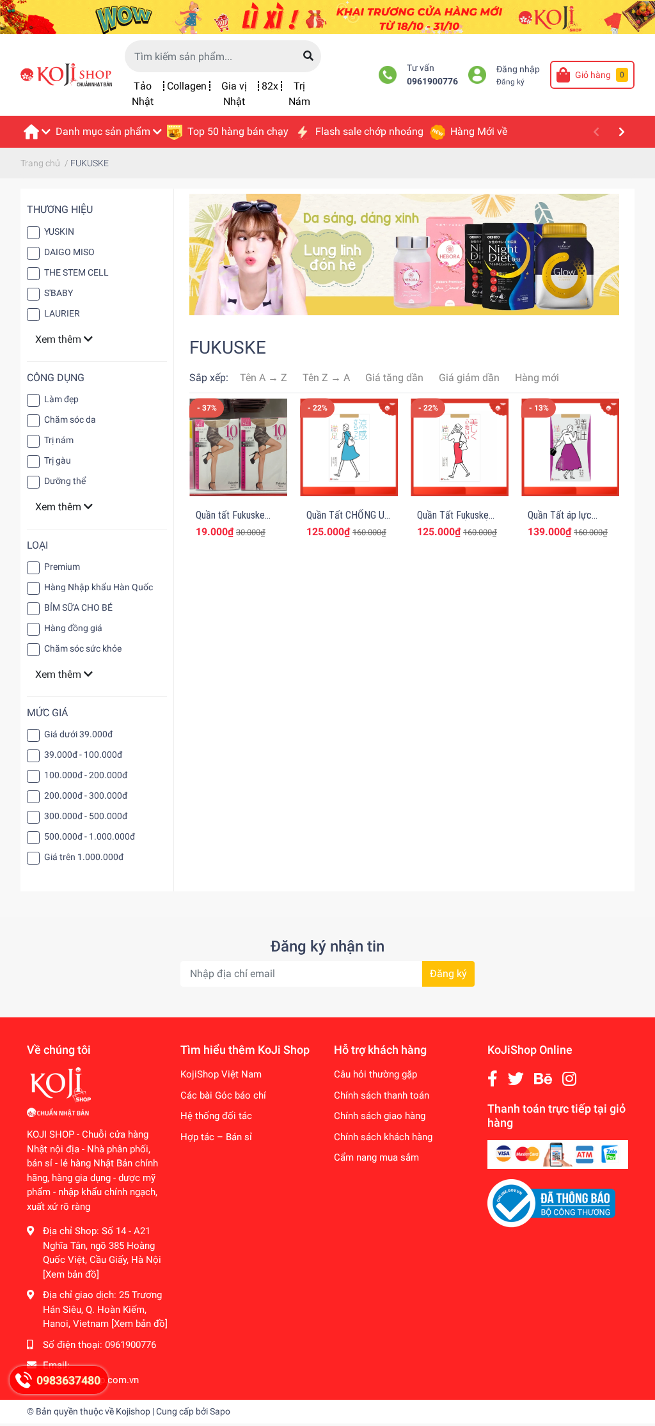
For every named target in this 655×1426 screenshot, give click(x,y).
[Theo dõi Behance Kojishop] (543, 1079)
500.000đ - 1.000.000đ (89, 836)
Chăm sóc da (70, 419)
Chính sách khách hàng (383, 1137)
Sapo (220, 1411)
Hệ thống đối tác (216, 1116)
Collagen (187, 86)
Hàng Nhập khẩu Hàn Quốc (98, 587)
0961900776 (432, 81)
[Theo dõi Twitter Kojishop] (516, 1079)
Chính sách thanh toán (381, 1095)
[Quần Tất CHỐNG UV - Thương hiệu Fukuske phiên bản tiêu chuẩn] (349, 447)
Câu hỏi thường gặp (375, 1074)
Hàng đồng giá (73, 628)
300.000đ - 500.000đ (85, 816)
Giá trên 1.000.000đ (83, 857)
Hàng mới (537, 378)
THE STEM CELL (76, 272)
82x (270, 86)
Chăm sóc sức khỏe (83, 648)
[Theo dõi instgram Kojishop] (569, 1079)
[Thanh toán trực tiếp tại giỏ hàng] (557, 1154)
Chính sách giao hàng (379, 1116)
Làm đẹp (61, 399)
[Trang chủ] (36, 132)
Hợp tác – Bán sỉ (216, 1137)
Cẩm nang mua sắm (376, 1157)
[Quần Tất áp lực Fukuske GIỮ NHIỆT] (570, 447)
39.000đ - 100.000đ (83, 754)
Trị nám (59, 440)
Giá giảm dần (469, 378)
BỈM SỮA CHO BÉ (78, 607)
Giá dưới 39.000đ (78, 734)
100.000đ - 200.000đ (85, 775)
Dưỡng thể (65, 481)
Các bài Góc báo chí (223, 1095)
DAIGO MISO (69, 252)
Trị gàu (57, 460)
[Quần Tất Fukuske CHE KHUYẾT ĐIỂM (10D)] (460, 447)
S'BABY (58, 293)
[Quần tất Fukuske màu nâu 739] (238, 447)
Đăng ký (510, 81)
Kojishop (133, 1411)
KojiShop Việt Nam (221, 1074)
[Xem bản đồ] (71, 1274)
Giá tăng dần (394, 378)
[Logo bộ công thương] (551, 1203)
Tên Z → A (326, 378)
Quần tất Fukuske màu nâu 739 (230, 521)
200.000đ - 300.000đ (85, 795)
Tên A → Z (263, 378)
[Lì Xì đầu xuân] (327, 16)
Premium (62, 566)
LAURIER (62, 313)
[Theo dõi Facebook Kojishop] (492, 1079)
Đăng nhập (518, 69)
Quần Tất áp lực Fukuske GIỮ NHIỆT (567, 521)
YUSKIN (59, 231)
